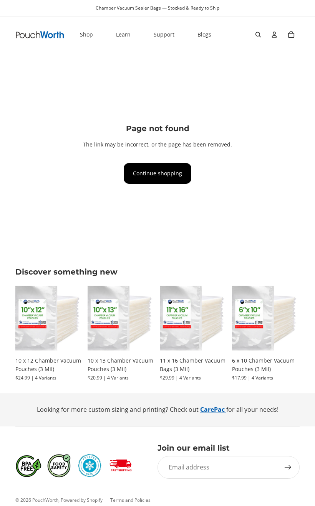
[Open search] (258, 34)
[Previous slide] (21, 319)
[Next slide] (77, 319)
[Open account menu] (274, 34)
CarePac (213, 409)
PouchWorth (45, 500)
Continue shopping (157, 173)
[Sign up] (288, 467)
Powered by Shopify (82, 500)
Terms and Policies (130, 500)
